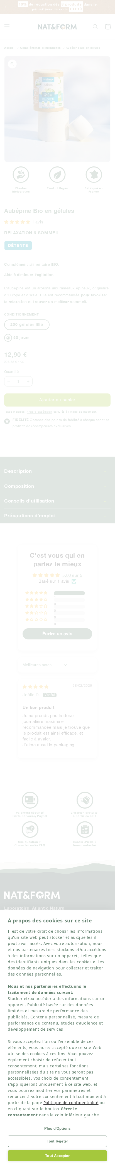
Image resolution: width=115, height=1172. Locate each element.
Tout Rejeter (57, 1141)
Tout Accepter (57, 1156)
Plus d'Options (57, 1128)
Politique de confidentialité (71, 1102)
